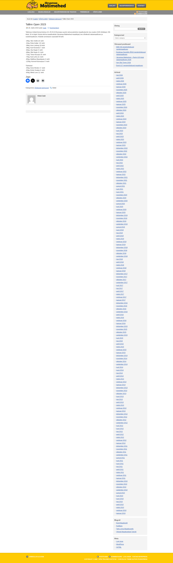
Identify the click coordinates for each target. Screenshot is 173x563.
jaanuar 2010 (121, 513)
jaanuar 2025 (121, 104)
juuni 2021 (120, 192)
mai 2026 (119, 75)
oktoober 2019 (121, 221)
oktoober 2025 (121, 93)
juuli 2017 (119, 285)
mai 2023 (119, 133)
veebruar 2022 (121, 171)
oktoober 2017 (121, 280)
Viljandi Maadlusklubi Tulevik (126, 532)
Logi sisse (119, 541)
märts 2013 (120, 405)
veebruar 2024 (121, 119)
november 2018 (121, 250)
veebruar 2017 (121, 297)
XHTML (118, 547)
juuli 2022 (119, 160)
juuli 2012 (119, 426)
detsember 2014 (122, 355)
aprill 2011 (119, 469)
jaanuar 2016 (121, 323)
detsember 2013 (122, 388)
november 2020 (121, 195)
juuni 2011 (119, 464)
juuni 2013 (120, 396)
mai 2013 (119, 399)
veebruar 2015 (121, 350)
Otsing (117, 26)
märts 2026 (120, 81)
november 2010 (121, 484)
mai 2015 (119, 341)
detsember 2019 (122, 215)
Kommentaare (141, 13)
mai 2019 (119, 233)
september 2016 (122, 312)
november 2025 (121, 90)
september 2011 (121, 455)
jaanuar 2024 (121, 122)
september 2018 (122, 256)
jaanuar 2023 (121, 145)
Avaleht (112, 5)
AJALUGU (31, 12)
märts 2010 (120, 507)
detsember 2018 (122, 247)
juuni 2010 (120, 499)
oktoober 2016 (121, 309)
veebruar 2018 (121, 268)
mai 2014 (119, 373)
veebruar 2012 (121, 440)
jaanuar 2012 (121, 443)
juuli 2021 (119, 189)
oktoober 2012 (121, 420)
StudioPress (142, 559)
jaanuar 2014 (121, 385)
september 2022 (122, 157)
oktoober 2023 (121, 128)
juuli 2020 (119, 207)
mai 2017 (119, 288)
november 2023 (121, 125)
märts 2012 (120, 437)
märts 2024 (120, 116)
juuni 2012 (120, 429)
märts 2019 (120, 239)
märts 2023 (120, 139)
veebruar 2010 (121, 510)
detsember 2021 (122, 177)
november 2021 (121, 180)
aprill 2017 (120, 291)
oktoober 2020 (121, 198)
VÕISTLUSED (97, 12)
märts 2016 (120, 318)
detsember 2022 (122, 148)
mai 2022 (119, 163)
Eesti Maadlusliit (122, 523)
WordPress (120, 544)
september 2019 (122, 224)
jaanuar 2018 (121, 271)
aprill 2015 (120, 344)
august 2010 (120, 493)
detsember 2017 (122, 274)
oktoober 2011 (121, 452)
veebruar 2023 (121, 142)
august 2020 (120, 204)
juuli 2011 (119, 461)
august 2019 (120, 227)
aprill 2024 (120, 113)
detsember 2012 (122, 414)
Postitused (142, 12)
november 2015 (121, 329)
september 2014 (122, 364)
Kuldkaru (119, 526)
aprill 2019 (120, 236)
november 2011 (121, 449)
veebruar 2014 (121, 382)
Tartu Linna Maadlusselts (124, 529)
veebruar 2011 (121, 475)
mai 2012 (119, 431)
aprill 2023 (120, 136)
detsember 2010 (122, 481)
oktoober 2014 (121, 361)
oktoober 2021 (121, 183)
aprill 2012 (120, 434)
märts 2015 (120, 347)
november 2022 (121, 151)
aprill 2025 (120, 96)
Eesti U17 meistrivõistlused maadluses (129, 65)
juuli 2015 (119, 338)
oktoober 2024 (121, 110)
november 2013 (121, 391)
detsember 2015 (122, 326)
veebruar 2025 (121, 101)
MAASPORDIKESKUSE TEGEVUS (65, 12)
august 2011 (120, 458)
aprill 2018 (120, 262)
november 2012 (121, 417)
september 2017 (122, 282)
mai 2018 (119, 259)
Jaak (44, 28)
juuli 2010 (119, 496)
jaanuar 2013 (121, 411)
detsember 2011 (121, 446)
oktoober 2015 (121, 332)
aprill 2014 (120, 376)
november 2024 (121, 107)
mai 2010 (119, 502)
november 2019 (121, 218)
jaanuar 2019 (121, 244)
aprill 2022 (120, 166)
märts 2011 (120, 472)
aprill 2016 (120, 315)
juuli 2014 (119, 367)
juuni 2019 (120, 230)
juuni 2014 (120, 370)
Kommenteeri (54, 28)
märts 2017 (120, 294)
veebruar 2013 (121, 408)
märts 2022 (120, 169)
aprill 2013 (120, 402)
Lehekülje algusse (36, 556)
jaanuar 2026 (121, 87)
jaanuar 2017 (121, 300)
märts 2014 (120, 379)
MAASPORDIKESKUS (127, 5)
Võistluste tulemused (55, 19)
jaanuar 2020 (121, 212)
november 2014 (121, 358)
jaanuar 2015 (121, 353)
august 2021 (120, 186)
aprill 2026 (120, 78)
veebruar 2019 (121, 242)
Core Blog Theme (125, 559)
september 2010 (122, 490)
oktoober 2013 (121, 393)
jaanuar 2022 (121, 174)
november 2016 (121, 306)
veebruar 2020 (121, 209)
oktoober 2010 (121, 487)
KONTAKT (141, 5)
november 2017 (121, 277)
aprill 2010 (120, 504)
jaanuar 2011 (120, 478)
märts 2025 (120, 98)
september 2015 (122, 335)
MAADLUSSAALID (44, 12)
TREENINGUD (84, 12)
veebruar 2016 (121, 320)
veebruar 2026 (121, 84)
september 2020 (122, 201)
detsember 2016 (122, 303)
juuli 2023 (119, 131)
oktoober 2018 (121, 253)
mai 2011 (119, 466)
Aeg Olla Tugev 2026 (123, 63)
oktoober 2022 (121, 154)
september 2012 (122, 423)
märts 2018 (120, 265)
